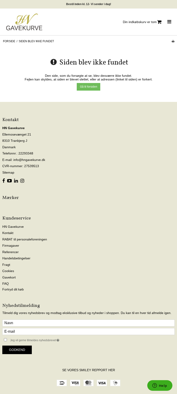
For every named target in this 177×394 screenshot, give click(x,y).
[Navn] (88, 323)
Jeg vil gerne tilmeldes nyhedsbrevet (46, 339)
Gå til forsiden (88, 86)
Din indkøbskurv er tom (140, 22)
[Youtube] (9, 181)
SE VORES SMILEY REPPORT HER (88, 370)
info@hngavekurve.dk (29, 160)
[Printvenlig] (173, 41)
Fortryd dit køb (13, 289)
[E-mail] (88, 331)
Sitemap (8, 172)
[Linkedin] (16, 181)
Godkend (17, 350)
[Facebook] (3, 181)
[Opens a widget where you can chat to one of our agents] (159, 386)
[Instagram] (22, 181)
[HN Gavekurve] (24, 21)
